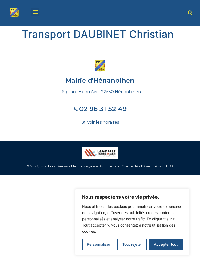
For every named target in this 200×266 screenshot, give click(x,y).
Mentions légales (83, 166)
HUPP (168, 166)
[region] (132, 222)
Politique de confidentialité (118, 166)
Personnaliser (98, 244)
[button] (35, 12)
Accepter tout (166, 244)
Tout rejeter (132, 244)
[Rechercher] (190, 13)
